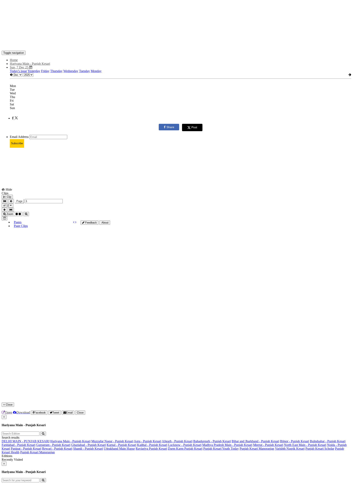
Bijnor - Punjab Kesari (294, 441)
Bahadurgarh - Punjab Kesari (212, 441)
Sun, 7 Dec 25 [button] (19, 67)
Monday (96, 71)
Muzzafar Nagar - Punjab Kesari (112, 441)
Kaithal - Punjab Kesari (152, 445)
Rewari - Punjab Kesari (57, 448)
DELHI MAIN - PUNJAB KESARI (25, 441)
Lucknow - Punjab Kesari (184, 445)
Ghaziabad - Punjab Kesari (88, 445)
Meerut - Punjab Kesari (268, 445)
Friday (45, 71)
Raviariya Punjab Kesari (151, 448)
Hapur (131, 448)
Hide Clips (7, 191)
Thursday (56, 71)
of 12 (6, 205)
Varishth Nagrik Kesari (290, 448)
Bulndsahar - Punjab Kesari (327, 441)
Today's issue (18, 71)
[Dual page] (4, 218)
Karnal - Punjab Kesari (121, 445)
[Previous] (74, 222)
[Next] (75, 222)
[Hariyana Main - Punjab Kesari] (176, 44)
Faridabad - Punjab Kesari (18, 445)
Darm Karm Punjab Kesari (185, 448)
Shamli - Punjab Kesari (88, 448)
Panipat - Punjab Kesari (26, 448)
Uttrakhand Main (115, 448)
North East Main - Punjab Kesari (305, 445)
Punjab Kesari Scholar (319, 448)
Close (80, 412)
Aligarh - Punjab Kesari (177, 441)
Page (19, 201)
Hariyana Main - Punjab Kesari (70, 441)
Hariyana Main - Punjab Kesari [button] (30, 63)
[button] (15, 118)
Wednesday (70, 71)
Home (14, 60)
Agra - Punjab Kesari (147, 441)
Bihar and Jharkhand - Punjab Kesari (255, 441)
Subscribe (17, 143)
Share (170, 127)
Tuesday (84, 71)
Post (194, 127)
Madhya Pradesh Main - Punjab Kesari (227, 445)
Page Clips (21, 226)
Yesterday (34, 71)
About (104, 222)
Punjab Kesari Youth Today (221, 448)
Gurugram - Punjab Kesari (53, 445)
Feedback (90, 222)
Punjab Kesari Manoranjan (257, 448)
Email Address (19, 137)
